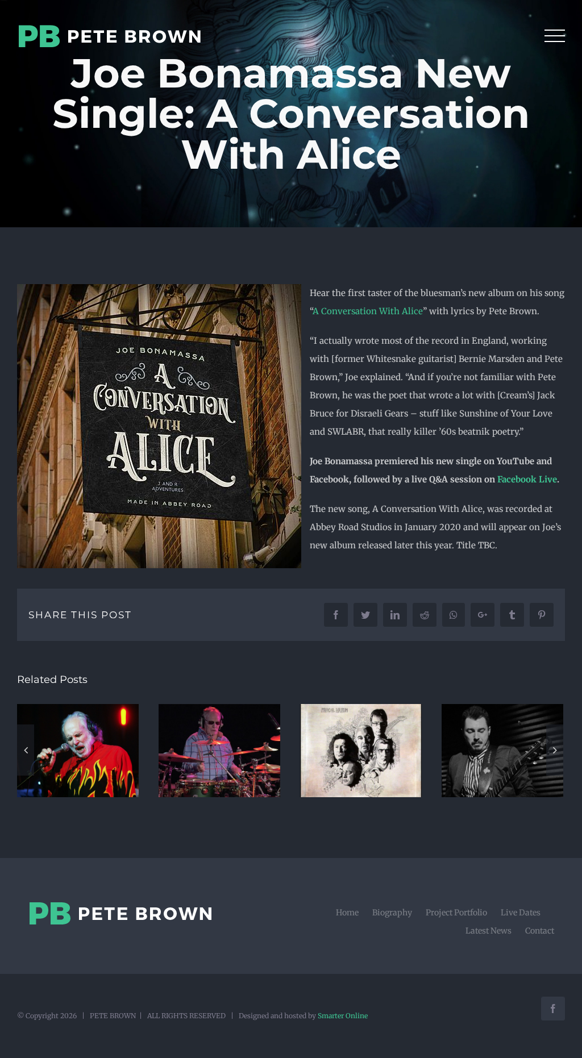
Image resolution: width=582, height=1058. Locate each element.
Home (347, 912)
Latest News (488, 931)
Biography (392, 912)
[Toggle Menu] (554, 36)
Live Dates (521, 912)
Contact (539, 931)
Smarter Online (343, 1015)
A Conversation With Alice (368, 311)
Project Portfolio (456, 912)
